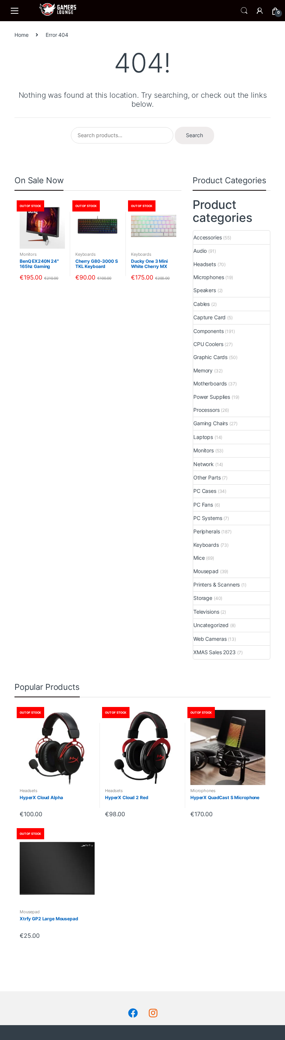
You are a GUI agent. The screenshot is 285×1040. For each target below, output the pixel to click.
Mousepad (206, 571)
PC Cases (204, 491)
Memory (203, 370)
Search (244, 11)
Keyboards (85, 254)
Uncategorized (211, 625)
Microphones (208, 277)
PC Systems (207, 518)
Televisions (206, 611)
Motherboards (210, 383)
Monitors (28, 254)
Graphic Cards (210, 357)
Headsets (204, 264)
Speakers (204, 290)
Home (21, 35)
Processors (206, 410)
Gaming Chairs (210, 423)
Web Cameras (209, 639)
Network (203, 464)
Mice (198, 558)
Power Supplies (211, 397)
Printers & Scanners (216, 584)
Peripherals (206, 531)
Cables (201, 304)
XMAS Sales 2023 (214, 652)
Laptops (203, 437)
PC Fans (203, 504)
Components (208, 331)
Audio (200, 251)
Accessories (207, 237)
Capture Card (209, 317)
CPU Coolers (208, 344)
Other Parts (206, 477)
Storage (202, 598)
